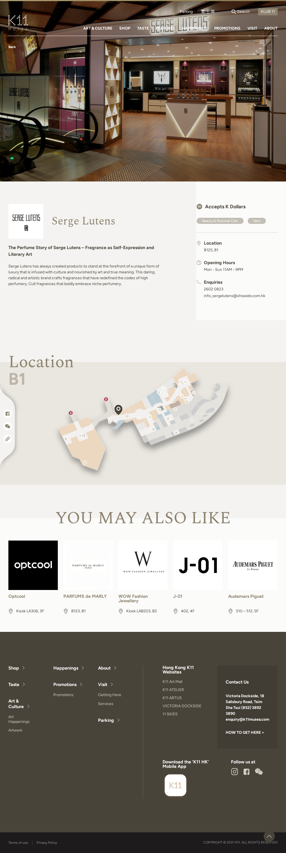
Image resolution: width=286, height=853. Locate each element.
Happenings (65, 668)
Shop (13, 668)
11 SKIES (170, 714)
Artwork (15, 730)
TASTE (143, 28)
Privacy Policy (47, 842)
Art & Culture (16, 703)
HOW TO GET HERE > (245, 732)
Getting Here (109, 694)
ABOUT (271, 28)
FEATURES (165, 28)
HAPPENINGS (194, 28)
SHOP (124, 28)
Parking (186, 12)
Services (105, 703)
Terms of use (18, 842)
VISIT (252, 28)
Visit (102, 684)
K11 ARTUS (172, 698)
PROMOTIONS (227, 28)
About (104, 668)
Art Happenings (19, 719)
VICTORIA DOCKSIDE (182, 706)
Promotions (65, 684)
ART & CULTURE (97, 28)
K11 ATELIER (173, 689)
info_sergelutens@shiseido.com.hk (234, 296)
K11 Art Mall (172, 681)
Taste (13, 684)
